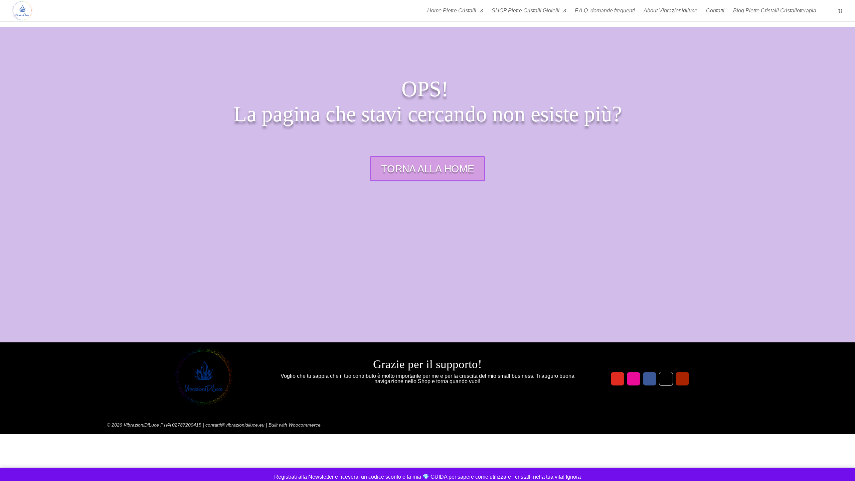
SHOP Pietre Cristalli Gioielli (525, 10)
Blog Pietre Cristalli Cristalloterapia (774, 10)
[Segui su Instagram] (633, 378)
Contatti (715, 10)
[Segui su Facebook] (649, 378)
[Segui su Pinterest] (617, 378)
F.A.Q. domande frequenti (605, 10)
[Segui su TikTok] (666, 379)
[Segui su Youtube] (682, 378)
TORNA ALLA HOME (427, 168)
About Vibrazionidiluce (670, 10)
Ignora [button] (573, 477)
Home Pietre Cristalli (451, 10)
